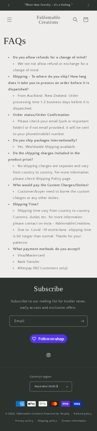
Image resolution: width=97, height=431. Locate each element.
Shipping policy (47, 420)
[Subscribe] (82, 321)
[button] (9, 19)
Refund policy (83, 413)
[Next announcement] (88, 5)
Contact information (74, 420)
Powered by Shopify (57, 413)
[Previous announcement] (9, 5)
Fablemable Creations (29, 413)
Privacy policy (24, 420)
